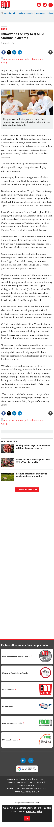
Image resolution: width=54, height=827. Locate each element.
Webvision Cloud (33, 803)
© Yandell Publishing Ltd (27, 792)
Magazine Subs (10, 13)
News (4, 29)
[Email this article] (19, 52)
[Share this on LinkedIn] (14, 52)
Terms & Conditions (17, 782)
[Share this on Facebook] (3, 52)
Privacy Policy (36, 782)
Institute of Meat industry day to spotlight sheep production (31, 475)
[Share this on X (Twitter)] (9, 52)
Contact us (12, 779)
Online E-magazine (26, 13)
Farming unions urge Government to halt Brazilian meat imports (33, 446)
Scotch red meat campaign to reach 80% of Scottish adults (33, 460)
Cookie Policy (25, 786)
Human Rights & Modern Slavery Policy (25, 789)
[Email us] (31, 760)
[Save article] (50, 52)
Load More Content (27, 489)
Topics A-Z (38, 779)
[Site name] (5, 8)
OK (27, 818)
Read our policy (34, 811)
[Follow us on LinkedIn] (23, 760)
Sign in (21, 47)
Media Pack (26, 779)
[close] (52, 47)
